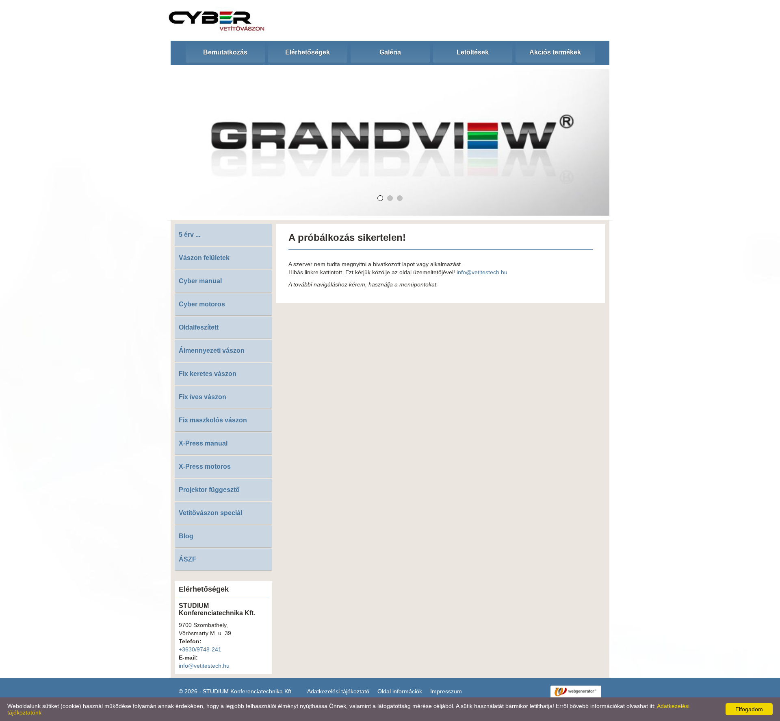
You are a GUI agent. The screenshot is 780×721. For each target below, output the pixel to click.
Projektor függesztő (209, 489)
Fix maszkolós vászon (213, 420)
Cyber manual (200, 280)
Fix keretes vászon (207, 373)
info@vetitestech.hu (204, 665)
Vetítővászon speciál (210, 512)
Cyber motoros (202, 304)
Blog (186, 536)
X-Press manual (203, 443)
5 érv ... (189, 234)
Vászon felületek (204, 257)
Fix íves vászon (202, 396)
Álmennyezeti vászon (212, 350)
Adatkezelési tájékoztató (338, 691)
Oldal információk (399, 691)
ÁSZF (187, 559)
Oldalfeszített (199, 327)
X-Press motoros (205, 466)
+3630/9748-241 (200, 649)
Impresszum (446, 691)
